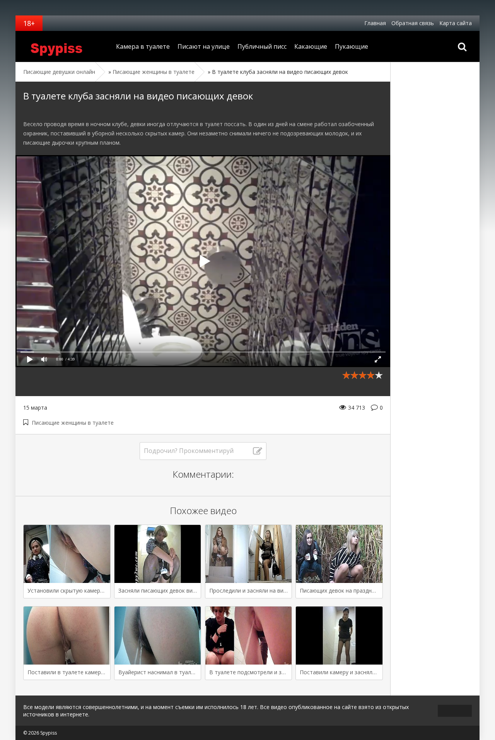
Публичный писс (262, 46)
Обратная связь (412, 23)
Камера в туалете (143, 46)
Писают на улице (204, 46)
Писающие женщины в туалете (73, 422)
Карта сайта (455, 23)
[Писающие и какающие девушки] (63, 46)
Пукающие (351, 46)
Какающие (310, 46)
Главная (375, 23)
